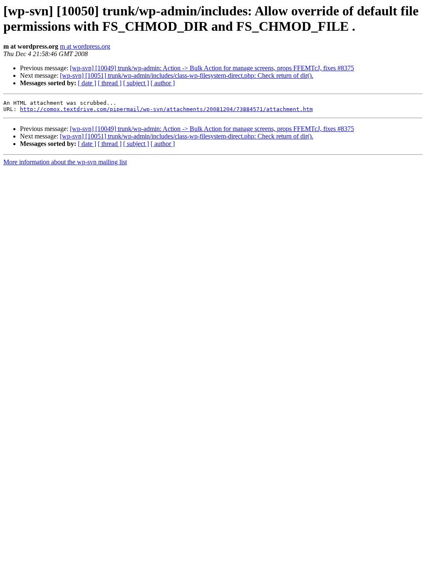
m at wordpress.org (85, 46)
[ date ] (87, 82)
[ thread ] (109, 82)
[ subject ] (136, 82)
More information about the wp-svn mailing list (65, 161)
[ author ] (163, 82)
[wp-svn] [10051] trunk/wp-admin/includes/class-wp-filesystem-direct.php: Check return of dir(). (186, 75)
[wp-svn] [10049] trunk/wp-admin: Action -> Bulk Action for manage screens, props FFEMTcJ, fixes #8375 (212, 68)
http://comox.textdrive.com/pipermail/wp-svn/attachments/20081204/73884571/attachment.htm (166, 109)
